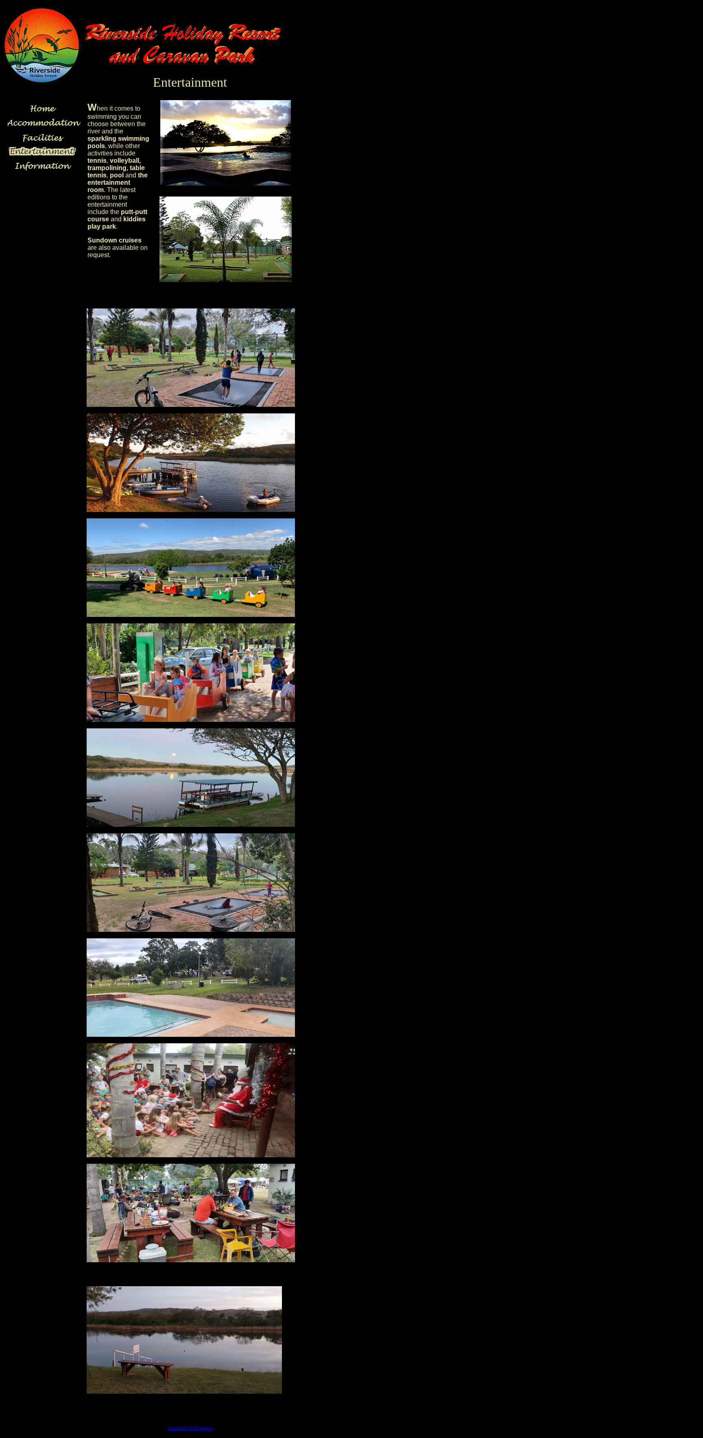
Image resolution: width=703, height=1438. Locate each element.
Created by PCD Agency (191, 1428)
